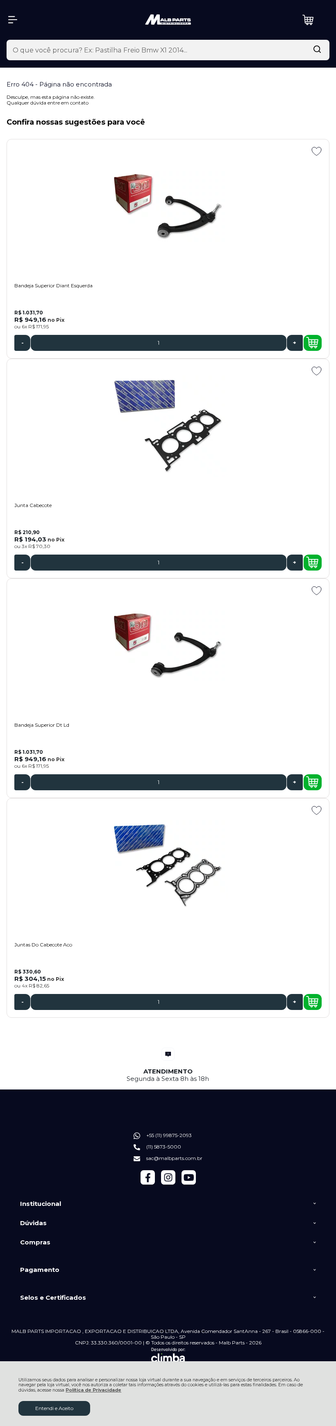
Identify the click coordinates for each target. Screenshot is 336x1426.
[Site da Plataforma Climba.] (168, 1356)
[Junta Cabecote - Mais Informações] (167, 426)
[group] (168, 1065)
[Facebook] (148, 1183)
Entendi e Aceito (54, 1408)
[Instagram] (168, 1183)
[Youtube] (189, 1183)
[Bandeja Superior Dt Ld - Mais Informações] (167, 646)
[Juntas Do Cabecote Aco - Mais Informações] (167, 866)
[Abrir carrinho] (313, 19)
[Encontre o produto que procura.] (317, 50)
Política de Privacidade (93, 1390)
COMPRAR (313, 343)
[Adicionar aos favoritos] (316, 151)
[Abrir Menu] (13, 19)
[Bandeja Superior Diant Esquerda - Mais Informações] (167, 206)
